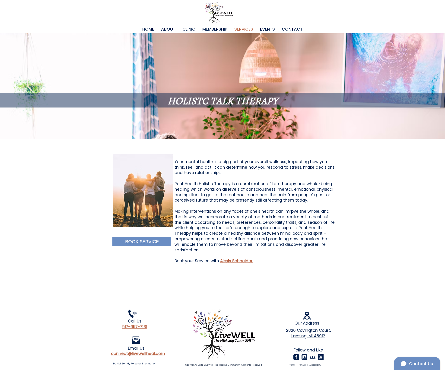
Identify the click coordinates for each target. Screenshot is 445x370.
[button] (168, 29)
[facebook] (296, 357)
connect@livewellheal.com (138, 353)
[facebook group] (312, 357)
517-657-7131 (134, 326)
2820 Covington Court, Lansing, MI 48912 (308, 333)
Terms (292, 365)
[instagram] (304, 357)
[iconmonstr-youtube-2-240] (321, 357)
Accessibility (315, 365)
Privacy (302, 365)
